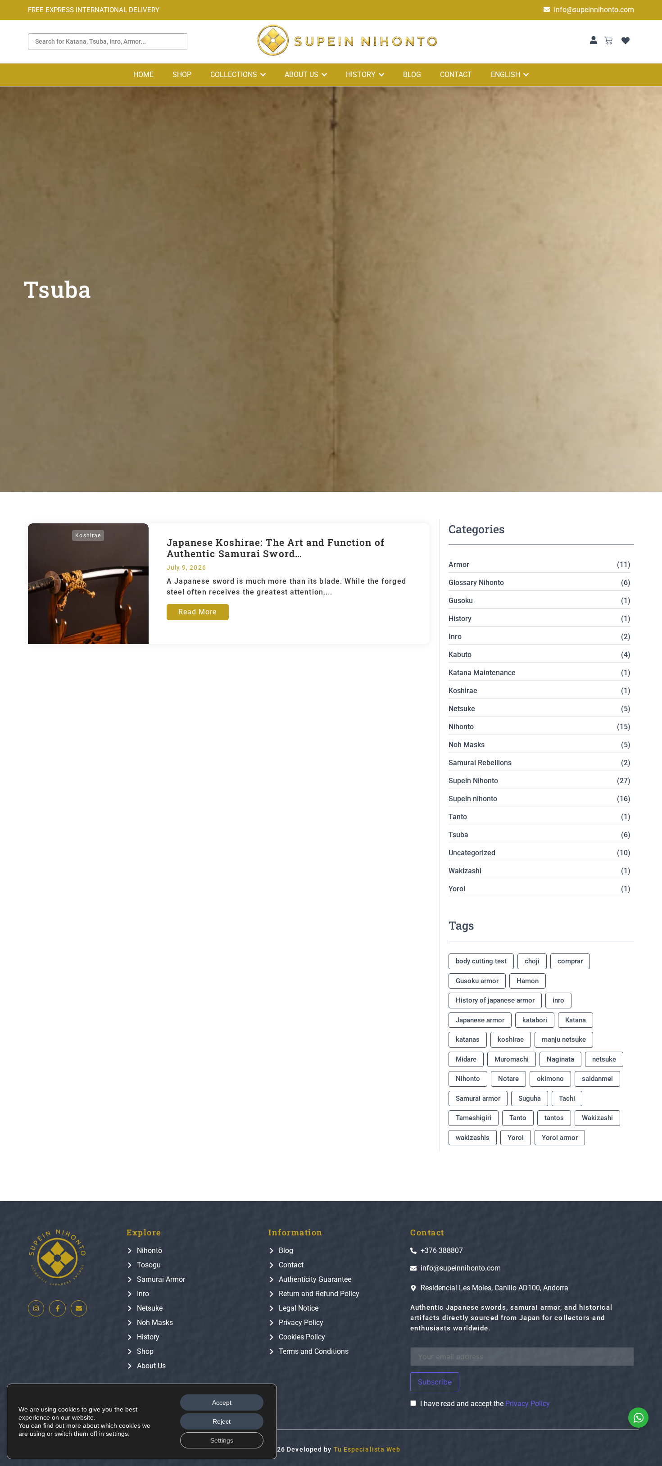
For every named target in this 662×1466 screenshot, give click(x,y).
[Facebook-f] (57, 1308)
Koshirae (88, 535)
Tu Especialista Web (367, 1449)
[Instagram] (36, 1308)
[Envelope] (79, 1308)
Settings (221, 1440)
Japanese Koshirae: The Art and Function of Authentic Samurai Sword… (276, 548)
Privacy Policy (527, 1403)
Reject (222, 1421)
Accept (221, 1402)
